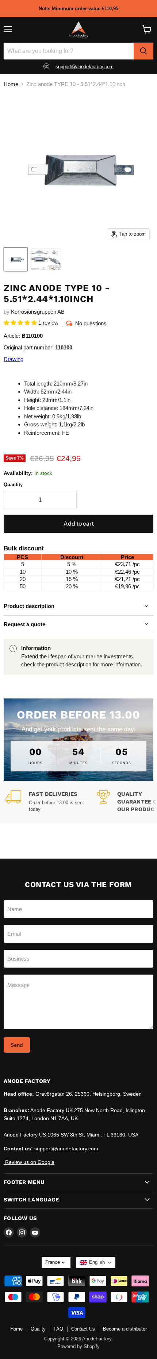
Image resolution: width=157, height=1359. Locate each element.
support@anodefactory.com (84, 66)
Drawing (13, 359)
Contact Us (83, 1329)
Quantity (13, 484)
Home (11, 84)
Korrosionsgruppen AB (38, 312)
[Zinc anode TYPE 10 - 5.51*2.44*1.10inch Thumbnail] (46, 259)
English (97, 1262)
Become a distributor (125, 1329)
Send (17, 1045)
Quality (38, 1329)
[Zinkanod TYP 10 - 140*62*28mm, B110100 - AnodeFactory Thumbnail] (15, 259)
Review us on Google (29, 1162)
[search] (143, 51)
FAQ (58, 1329)
